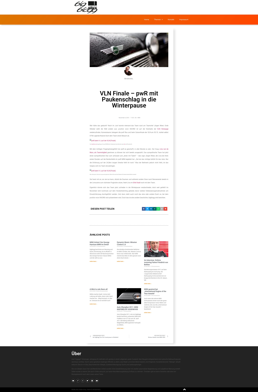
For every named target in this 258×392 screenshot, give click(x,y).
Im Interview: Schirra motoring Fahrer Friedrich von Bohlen (156, 262)
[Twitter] (87, 380)
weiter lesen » (93, 261)
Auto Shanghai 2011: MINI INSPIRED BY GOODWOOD (127, 308)
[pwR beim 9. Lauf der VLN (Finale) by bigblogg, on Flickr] (103, 141)
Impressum (183, 19)
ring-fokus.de (94, 144)
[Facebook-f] (78, 380)
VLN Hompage (162, 129)
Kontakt (171, 19)
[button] (144, 209)
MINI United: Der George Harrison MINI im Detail (99, 243)
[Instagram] (82, 380)
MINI (139, 117)
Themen (157, 19)
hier (124, 144)
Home (146, 19)
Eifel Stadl (136, 183)
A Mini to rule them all (99, 289)
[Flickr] (92, 380)
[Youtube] (96, 380)
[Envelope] (73, 380)
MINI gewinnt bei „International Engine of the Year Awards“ (155, 291)
